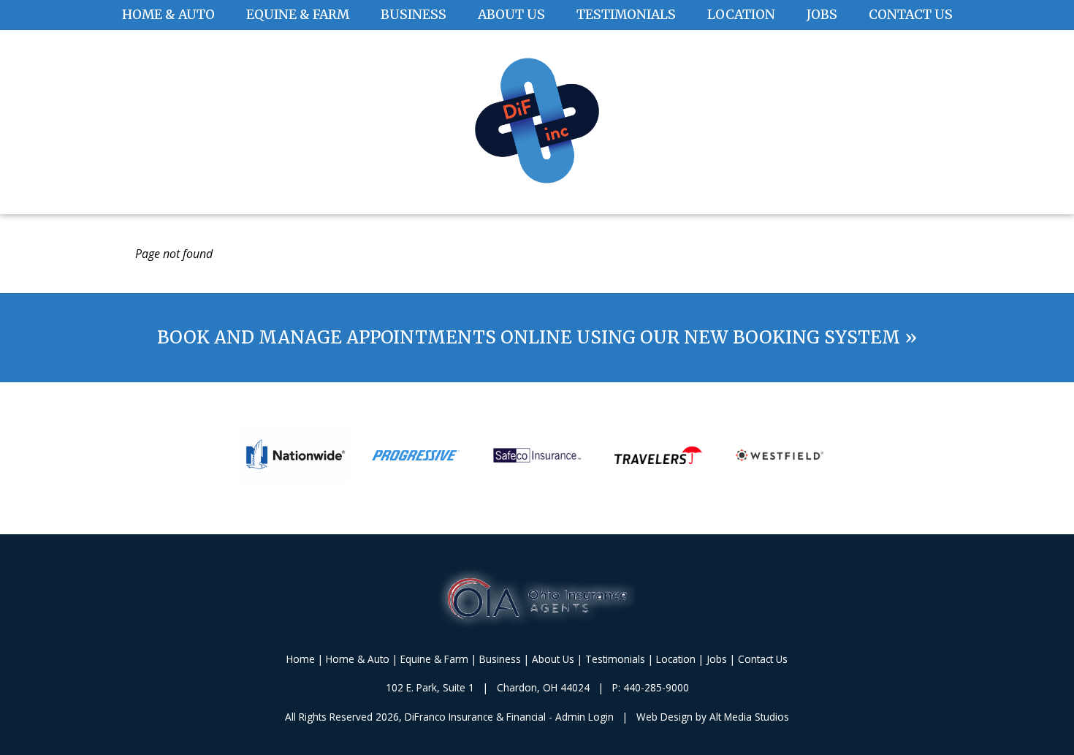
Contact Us (911, 15)
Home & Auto (168, 15)
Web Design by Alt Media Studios (712, 717)
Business (413, 15)
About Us (511, 15)
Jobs (822, 15)
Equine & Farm (297, 15)
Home (300, 659)
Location (741, 15)
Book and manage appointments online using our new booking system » (537, 337)
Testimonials (626, 15)
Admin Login (584, 717)
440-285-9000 (656, 687)
